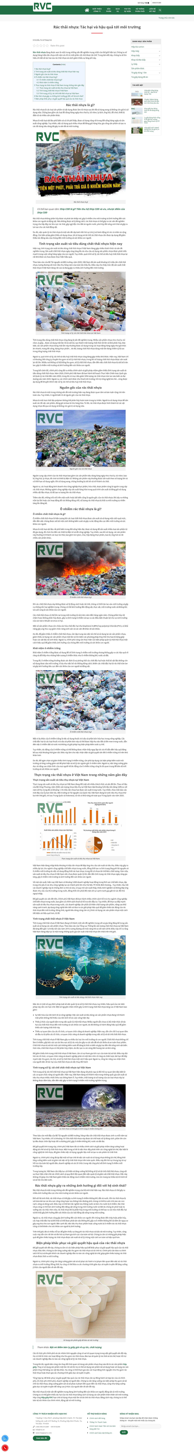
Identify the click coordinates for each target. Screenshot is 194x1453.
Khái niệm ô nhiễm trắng (48, 82)
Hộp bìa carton (137, 47)
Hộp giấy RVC (47, 1397)
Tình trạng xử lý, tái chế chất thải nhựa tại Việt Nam (58, 93)
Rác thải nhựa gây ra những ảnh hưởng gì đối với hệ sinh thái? (58, 96)
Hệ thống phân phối (140, 10)
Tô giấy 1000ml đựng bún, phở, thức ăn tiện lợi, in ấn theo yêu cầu (151, 101)
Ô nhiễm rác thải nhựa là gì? (45, 77)
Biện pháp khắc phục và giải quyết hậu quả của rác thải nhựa (58, 99)
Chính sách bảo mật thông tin (101, 1433)
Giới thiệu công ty (97, 10)
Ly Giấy (134, 64)
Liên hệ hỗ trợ (152, 10)
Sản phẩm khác (137, 68)
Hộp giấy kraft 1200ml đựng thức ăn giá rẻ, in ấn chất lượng (151, 129)
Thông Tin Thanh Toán (98, 1422)
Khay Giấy (135, 55)
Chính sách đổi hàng (97, 1418)
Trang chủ (163, 18)
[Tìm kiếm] (160, 10)
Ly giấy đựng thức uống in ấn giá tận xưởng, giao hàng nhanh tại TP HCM (152, 120)
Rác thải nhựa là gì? (42, 69)
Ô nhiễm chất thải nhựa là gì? (49, 80)
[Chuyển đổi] (160, 51)
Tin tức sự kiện (127, 10)
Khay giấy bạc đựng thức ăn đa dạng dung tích (151, 110)
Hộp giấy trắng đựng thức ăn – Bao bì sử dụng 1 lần (151, 92)
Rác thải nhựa (39, 52)
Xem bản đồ (41, 1438)
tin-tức (172, 18)
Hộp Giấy (135, 51)
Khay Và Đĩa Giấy (138, 60)
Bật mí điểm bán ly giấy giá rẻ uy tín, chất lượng (75, 1347)
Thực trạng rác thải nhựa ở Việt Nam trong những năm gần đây (59, 85)
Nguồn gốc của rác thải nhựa (46, 74)
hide (63, 64)
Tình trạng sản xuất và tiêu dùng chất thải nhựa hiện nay (56, 71)
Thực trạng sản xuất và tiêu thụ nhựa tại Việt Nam (57, 88)
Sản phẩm (108, 10)
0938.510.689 (156, 3)
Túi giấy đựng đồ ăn (139, 77)
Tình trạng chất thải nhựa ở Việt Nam (52, 90)
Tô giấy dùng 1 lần (139, 72)
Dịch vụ (118, 10)
